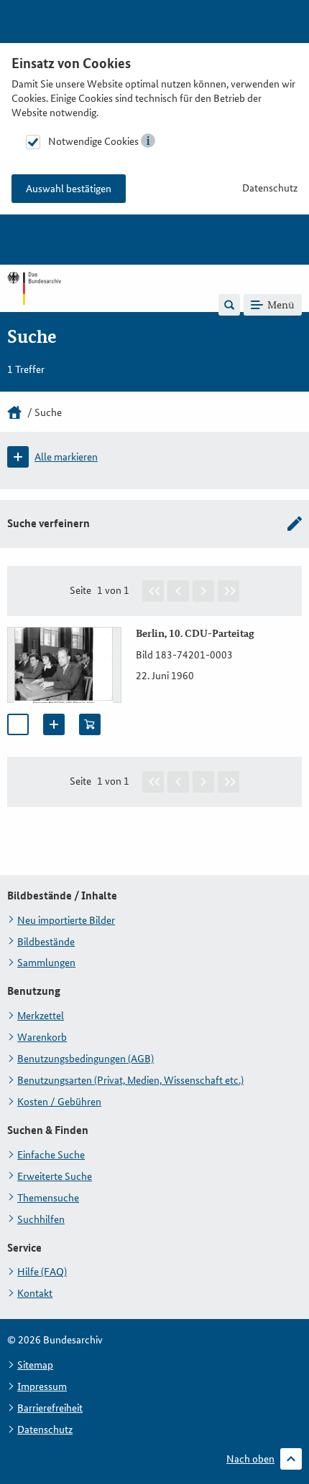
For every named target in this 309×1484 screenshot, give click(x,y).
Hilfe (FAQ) (42, 1271)
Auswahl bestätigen (68, 188)
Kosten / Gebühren (59, 1101)
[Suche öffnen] (229, 305)
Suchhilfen (41, 1219)
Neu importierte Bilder (66, 920)
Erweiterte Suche (54, 1176)
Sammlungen (46, 962)
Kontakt (34, 1293)
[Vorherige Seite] (178, 591)
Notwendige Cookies (93, 141)
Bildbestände (46, 941)
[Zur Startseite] (34, 304)
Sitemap (35, 1364)
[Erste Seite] (153, 591)
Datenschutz (270, 187)
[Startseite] (14, 412)
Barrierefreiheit (50, 1408)
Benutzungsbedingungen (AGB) (85, 1058)
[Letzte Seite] (228, 591)
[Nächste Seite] (203, 591)
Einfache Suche (51, 1154)
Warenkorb (42, 1037)
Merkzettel (40, 1015)
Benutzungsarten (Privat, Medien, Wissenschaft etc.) (130, 1080)
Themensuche (48, 1197)
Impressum (42, 1386)
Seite (80, 590)
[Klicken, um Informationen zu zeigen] (148, 140)
